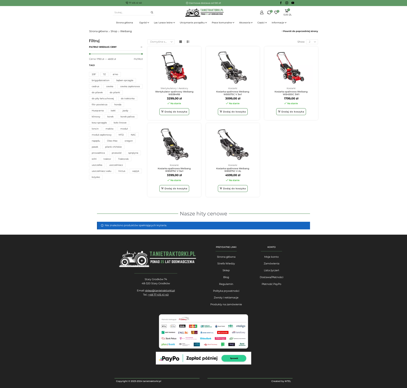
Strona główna (98, 31)
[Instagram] (286, 3)
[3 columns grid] (180, 42)
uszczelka (97, 165)
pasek (95, 146)
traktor (107, 158)
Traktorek (123, 158)
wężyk (135, 171)
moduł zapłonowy (102, 134)
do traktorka (128, 98)
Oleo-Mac (112, 140)
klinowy (96, 116)
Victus (121, 171)
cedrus (95, 86)
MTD (121, 134)
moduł (124, 128)
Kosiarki (232, 88)
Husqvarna (98, 110)
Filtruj (138, 59)
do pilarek (97, 92)
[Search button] (152, 12)
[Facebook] (280, 3)
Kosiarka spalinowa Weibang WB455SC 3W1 (291, 93)
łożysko (96, 177)
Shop (114, 31)
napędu (96, 140)
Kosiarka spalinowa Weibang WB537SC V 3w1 (174, 170)
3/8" (94, 74)
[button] (174, 111)
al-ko (115, 74)
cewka (109, 86)
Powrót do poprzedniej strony (300, 31)
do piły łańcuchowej (103, 98)
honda (117, 104)
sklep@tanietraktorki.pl (160, 290)
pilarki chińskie (113, 146)
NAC (133, 134)
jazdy (125, 110)
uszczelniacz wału (101, 171)
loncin (95, 128)
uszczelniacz (116, 165)
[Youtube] (292, 3)
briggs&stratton (100, 80)
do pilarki (115, 92)
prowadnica (98, 152)
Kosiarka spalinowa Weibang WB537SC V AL (232, 170)
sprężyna (133, 152)
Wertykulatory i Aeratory (174, 88)
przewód (116, 152)
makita (109, 128)
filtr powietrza (99, 104)
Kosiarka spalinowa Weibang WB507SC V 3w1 (232, 93)
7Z (104, 74)
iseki (113, 110)
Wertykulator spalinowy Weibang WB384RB (174, 93)
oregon (129, 140)
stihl (94, 158)
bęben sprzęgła (124, 80)
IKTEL (288, 381)
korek (110, 116)
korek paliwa (128, 116)
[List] (188, 42)
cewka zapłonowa (130, 86)
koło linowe (120, 122)
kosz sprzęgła (99, 122)
